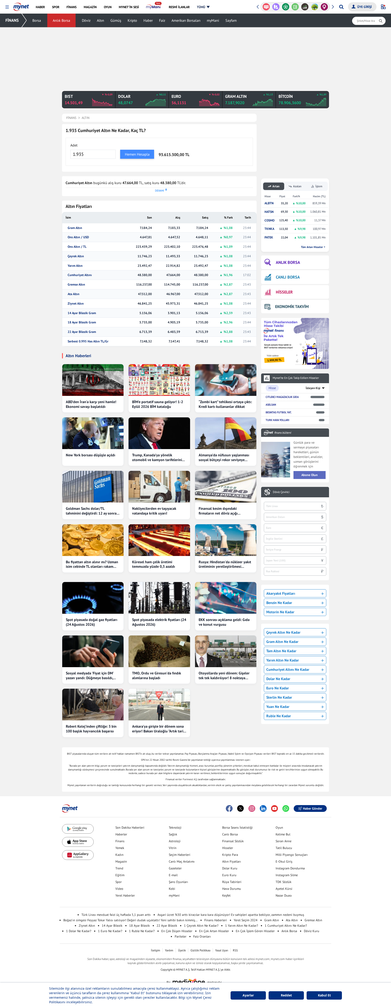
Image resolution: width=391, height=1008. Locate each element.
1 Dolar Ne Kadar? (78, 931)
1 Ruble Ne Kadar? (142, 931)
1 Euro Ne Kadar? (110, 931)
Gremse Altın (76, 284)
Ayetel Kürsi (284, 889)
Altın (100, 20)
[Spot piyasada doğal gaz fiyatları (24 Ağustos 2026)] (93, 598)
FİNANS (12, 20)
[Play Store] (78, 829)
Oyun (279, 827)
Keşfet (226, 895)
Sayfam (231, 20)
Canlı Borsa (230, 834)
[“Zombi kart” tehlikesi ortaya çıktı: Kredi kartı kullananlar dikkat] (225, 380)
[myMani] (154, 7)
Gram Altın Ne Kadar (282, 641)
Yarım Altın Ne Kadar (282, 660)
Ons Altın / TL (77, 247)
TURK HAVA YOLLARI (277, 420)
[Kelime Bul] (295, 7)
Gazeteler (175, 868)
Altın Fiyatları (231, 861)
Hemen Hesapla (137, 154)
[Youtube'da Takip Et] (274, 808)
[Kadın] (324, 7)
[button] (7, 7)
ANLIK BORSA (288, 262)
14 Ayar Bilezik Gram (82, 313)
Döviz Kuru (311, 931)
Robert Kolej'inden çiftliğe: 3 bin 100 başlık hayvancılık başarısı (91, 728)
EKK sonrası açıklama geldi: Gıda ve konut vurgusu (224, 622)
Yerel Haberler (125, 895)
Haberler (121, 834)
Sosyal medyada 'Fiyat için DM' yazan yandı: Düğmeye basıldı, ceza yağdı (90, 675)
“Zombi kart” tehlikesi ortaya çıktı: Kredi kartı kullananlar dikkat (225, 404)
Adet (73, 145)
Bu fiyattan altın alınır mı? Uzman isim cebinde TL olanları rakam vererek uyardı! (92, 564)
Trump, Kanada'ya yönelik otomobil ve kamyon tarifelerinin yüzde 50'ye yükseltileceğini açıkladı (158, 457)
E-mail (173, 875)
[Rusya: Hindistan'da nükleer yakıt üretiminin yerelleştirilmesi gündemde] (225, 540)
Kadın (119, 855)
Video (119, 889)
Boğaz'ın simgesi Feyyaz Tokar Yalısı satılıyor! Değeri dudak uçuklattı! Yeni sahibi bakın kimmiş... (130, 920)
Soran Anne (283, 841)
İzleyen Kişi (313, 388)
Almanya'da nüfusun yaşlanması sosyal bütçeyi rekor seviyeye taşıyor (224, 457)
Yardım (169, 950)
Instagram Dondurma (290, 868)
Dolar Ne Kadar (278, 678)
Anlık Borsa (61, 20)
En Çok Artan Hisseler (214, 931)
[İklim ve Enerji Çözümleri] (314, 7)
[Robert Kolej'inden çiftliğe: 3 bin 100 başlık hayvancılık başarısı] (93, 704)
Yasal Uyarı (221, 950)
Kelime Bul (283, 834)
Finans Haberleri (215, 920)
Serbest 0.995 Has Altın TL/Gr (88, 341)
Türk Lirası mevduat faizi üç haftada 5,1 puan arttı (116, 915)
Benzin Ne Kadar (279, 602)
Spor (118, 882)
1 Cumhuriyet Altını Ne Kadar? (286, 926)
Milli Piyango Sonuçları (292, 855)
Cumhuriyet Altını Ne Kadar (287, 669)
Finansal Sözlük (233, 841)
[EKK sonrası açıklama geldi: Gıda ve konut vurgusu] (225, 598)
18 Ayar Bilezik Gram (82, 322)
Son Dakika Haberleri (129, 827)
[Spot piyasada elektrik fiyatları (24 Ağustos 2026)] (159, 598)
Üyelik (182, 950)
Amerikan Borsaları (186, 20)
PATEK (269, 237)
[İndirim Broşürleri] (276, 7)
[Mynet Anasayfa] (21, 5)
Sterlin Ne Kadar (279, 697)
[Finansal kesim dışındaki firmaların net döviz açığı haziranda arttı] (225, 487)
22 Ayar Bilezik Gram (82, 332)
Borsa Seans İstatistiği (237, 827)
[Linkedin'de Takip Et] (263, 808)
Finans (119, 841)
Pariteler (180, 936)
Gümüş (115, 20)
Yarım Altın (75, 266)
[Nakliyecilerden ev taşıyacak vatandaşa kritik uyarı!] (159, 487)
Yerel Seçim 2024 (245, 920)
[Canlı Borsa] (305, 7)
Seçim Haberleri (179, 855)
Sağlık (173, 834)
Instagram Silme (287, 875)
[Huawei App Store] (78, 855)
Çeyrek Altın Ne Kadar (283, 632)
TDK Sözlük (283, 882)
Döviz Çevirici (281, 492)
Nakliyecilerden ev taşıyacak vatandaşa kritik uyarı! (154, 510)
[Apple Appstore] (78, 842)
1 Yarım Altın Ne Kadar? (241, 926)
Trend (119, 868)
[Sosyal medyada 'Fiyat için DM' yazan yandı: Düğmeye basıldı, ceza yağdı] (93, 651)
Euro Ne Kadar (277, 688)
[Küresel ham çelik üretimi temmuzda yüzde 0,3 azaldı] (159, 540)
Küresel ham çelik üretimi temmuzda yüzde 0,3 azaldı (153, 564)
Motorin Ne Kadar (280, 612)
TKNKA (269, 229)
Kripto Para (230, 855)
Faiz (162, 20)
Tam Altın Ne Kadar (281, 651)
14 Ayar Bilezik (112, 926)
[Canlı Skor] (285, 7)
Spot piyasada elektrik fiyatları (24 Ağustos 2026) (159, 622)
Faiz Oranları (202, 936)
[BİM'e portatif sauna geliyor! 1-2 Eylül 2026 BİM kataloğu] (159, 380)
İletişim (155, 950)
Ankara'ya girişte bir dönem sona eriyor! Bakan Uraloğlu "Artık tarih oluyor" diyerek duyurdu (158, 729)
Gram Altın (75, 228)
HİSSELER (284, 292)
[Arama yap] (341, 6)
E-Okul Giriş (284, 861)
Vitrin (172, 848)
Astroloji (175, 841)
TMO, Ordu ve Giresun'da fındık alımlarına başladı (156, 675)
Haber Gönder (312, 808)
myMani (213, 20)
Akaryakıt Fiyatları (280, 593)
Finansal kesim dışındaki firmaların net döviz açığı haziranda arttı (218, 511)
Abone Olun (309, 475)
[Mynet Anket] (266, 7)
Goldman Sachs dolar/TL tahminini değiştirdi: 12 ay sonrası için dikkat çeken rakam (92, 511)
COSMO (269, 220)
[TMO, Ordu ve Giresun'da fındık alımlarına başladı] (159, 651)
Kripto (132, 20)
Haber (148, 20)
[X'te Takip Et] (240, 808)
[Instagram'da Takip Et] (251, 808)
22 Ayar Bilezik (167, 926)
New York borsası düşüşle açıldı (90, 455)
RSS (235, 950)
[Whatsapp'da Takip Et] (285, 808)
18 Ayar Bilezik (139, 926)
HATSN (269, 212)
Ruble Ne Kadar (278, 716)
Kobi (172, 889)
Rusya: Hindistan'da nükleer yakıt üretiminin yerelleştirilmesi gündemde (225, 564)
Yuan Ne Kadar (277, 706)
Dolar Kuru (229, 868)
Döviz (86, 20)
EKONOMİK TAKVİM (292, 306)
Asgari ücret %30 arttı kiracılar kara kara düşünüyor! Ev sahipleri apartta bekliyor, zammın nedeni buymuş (230, 915)
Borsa (36, 20)
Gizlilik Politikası (200, 950)
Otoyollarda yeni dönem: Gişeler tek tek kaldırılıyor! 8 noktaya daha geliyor (224, 675)
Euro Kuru (229, 875)
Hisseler (227, 848)
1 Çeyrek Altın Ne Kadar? (201, 926)
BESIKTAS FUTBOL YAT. (279, 412)
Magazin (121, 861)
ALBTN (269, 203)
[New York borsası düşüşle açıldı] (93, 433)
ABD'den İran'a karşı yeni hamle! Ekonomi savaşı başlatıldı (91, 404)
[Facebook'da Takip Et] (229, 808)
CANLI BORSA (288, 277)
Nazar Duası (284, 895)
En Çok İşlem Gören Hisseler (255, 931)
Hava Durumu (231, 889)
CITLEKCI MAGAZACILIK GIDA (282, 397)
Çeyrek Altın (76, 256)
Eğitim (119, 875)
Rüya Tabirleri (231, 882)
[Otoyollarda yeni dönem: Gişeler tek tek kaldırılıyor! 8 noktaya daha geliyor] (225, 651)
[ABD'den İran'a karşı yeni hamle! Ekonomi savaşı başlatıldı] (93, 380)
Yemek (119, 848)
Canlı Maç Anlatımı (182, 861)
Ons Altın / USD (78, 237)
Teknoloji (175, 827)
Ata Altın (73, 294)
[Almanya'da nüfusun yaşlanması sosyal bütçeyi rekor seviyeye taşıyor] (225, 433)
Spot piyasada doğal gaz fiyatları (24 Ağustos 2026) (91, 622)
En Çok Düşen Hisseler (176, 931)
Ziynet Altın (76, 304)
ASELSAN (271, 404)
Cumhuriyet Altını (80, 275)
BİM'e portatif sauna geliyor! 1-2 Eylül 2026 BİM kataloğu (157, 404)
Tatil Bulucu (284, 848)
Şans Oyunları (178, 882)
